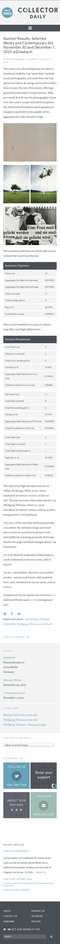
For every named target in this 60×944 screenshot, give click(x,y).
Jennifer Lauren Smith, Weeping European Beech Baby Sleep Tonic (28, 884)
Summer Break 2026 (15, 851)
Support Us (37, 910)
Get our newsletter (24, 929)
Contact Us (10, 916)
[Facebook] (11, 614)
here (53, 595)
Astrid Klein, (32, 619)
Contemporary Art (14, 692)
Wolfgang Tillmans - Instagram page (24, 724)
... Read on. (40, 872)
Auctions (33, 59)
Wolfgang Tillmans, (28, 624)
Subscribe (8, 921)
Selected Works (12, 680)
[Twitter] (4, 614)
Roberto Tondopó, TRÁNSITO (16, 889)
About (7, 910)
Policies (35, 921)
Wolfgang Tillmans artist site (20, 719)
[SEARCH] (51, 936)
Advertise (37, 916)
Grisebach (46, 624)
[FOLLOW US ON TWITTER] (4, 929)
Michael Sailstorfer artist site (20, 715)
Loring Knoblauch (15, 59)
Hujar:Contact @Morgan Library (17, 878)
